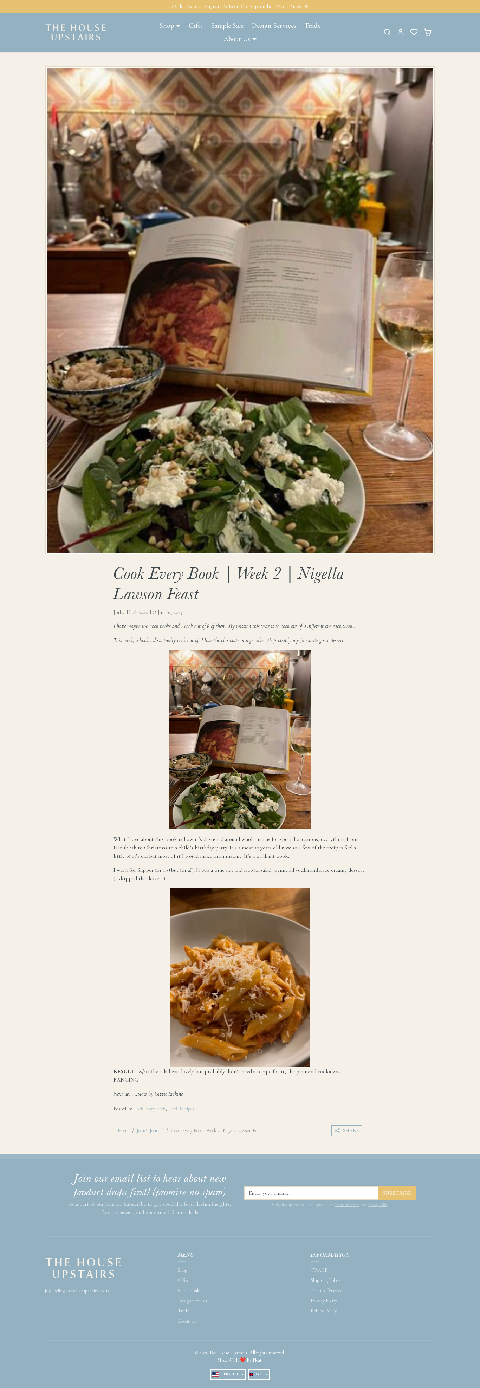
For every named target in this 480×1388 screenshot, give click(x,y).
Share (351, 1131)
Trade (312, 25)
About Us (187, 1321)
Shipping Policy (325, 1280)
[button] (387, 32)
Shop (182, 1270)
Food (172, 1109)
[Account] (400, 32)
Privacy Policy (378, 1204)
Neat (257, 1360)
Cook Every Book (149, 1109)
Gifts (196, 25)
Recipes (187, 1109)
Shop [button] (167, 25)
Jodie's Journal (150, 1131)
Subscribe (396, 1192)
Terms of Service (347, 1204)
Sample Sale (227, 25)
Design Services (274, 25)
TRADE (319, 1270)
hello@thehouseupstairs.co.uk (82, 1291)
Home (123, 1131)
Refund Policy (324, 1311)
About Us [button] (236, 39)
